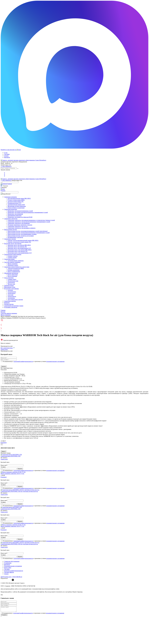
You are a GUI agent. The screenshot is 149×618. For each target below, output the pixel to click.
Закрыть (3, 451)
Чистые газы (11, 284)
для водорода (11, 293)
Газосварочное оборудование (12, 254)
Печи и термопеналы (14, 271)
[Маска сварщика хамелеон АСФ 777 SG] (13, 472)
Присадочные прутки (10, 229)
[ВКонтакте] (13, 580)
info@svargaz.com (6, 165)
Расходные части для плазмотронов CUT (20, 253)
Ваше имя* (4, 465)
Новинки (7, 302)
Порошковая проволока (14, 215)
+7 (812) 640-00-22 (6, 166)
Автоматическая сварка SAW (16, 204)
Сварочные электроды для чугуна (18, 226)
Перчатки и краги (13, 265)
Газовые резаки (12, 257)
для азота (10, 290)
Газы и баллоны (9, 277)
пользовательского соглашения (55, 361)
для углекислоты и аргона (15, 299)
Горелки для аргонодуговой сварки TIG (19, 242)
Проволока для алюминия (15, 214)
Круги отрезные (12, 276)
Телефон (3, 467)
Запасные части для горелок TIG (17, 246)
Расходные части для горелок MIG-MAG (20, 249)
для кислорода (12, 296)
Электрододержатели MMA (16, 268)
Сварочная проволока (10, 209)
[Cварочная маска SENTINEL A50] (11, 454)
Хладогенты (11, 282)
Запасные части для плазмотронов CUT (19, 248)
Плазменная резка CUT (14, 203)
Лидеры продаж (9, 304)
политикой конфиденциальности (23, 361)
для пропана (11, 298)
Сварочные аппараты (10, 197)
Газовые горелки (13, 256)
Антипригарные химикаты (16, 260)
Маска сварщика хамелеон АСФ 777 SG (12, 473)
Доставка (7, 154)
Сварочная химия (9, 259)
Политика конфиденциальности (13, 570)
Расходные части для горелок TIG (18, 251)
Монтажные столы (9, 287)
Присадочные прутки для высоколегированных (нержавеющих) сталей (29, 232)
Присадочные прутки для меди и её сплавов (21, 235)
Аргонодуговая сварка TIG (16, 201)
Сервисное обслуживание (11, 561)
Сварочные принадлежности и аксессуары (16, 267)
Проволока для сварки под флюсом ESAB (20, 217)
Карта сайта (7, 567)
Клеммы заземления (13, 270)
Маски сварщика (13, 263)
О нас (6, 152)
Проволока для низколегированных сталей (20, 211)
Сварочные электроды (10, 218)
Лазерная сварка (9, 285)
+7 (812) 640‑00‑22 (16, 576)
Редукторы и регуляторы (11, 288)
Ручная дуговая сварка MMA (16, 200)
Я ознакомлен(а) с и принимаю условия (33, 361)
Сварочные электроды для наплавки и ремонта (21, 228)
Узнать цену (4, 349)
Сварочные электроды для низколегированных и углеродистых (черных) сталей (31, 220)
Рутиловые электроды (10, 307)
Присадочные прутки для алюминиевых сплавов (22, 234)
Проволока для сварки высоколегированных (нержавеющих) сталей (28, 212)
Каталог (3, 190)
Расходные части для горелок (12, 243)
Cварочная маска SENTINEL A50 (10, 456)
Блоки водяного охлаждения (16, 207)
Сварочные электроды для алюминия (19, 223)
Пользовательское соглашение (13, 566)
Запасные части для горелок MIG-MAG (19, 245)
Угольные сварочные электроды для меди (20, 225)
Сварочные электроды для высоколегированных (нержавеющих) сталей (29, 221)
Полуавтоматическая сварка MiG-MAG (19, 198)
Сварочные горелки (10, 239)
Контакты (7, 157)
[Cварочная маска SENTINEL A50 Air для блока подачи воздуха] (20, 490)
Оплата (6, 155)
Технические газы (13, 281)
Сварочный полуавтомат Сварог (13, 305)
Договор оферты (9, 572)
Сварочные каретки (10, 301)
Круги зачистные (13, 274)
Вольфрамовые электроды (15, 237)
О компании (7, 563)
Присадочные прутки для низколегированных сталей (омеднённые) (28, 231)
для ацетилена (12, 291)
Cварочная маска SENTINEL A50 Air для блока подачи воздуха (19, 491)
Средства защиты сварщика (12, 262)
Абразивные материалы (11, 273)
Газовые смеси (12, 279)
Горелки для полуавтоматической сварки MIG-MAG (23, 240)
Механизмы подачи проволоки (17, 206)
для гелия (10, 295)
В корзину (4, 442)
